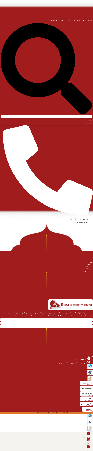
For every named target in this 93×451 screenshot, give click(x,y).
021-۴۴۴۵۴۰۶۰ (89, 400)
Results (90, 120)
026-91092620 (89, 411)
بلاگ (62, 21)
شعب (74, 21)
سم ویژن (27, 413)
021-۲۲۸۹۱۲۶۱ (89, 390)
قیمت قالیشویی (68, 21)
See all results (88, 123)
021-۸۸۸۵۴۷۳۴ (89, 395)
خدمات (79, 21)
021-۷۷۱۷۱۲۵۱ (89, 385)
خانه (91, 21)
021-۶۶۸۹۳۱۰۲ (89, 406)
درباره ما (58, 21)
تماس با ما (52, 21)
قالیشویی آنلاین (85, 21)
